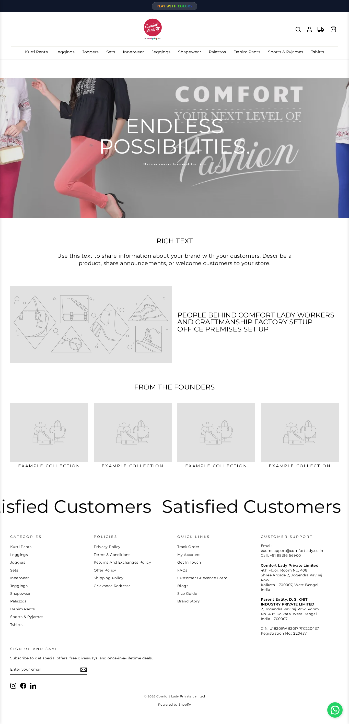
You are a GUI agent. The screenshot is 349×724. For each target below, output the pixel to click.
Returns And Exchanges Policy (122, 562)
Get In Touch (189, 562)
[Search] (298, 29)
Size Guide (187, 593)
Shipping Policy (108, 578)
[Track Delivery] (321, 29)
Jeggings (161, 52)
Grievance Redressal (113, 586)
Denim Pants (247, 52)
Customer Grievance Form (202, 578)
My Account (188, 555)
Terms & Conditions (112, 555)
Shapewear (189, 52)
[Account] (309, 29)
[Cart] (333, 29)
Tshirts (317, 52)
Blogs (182, 586)
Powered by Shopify (174, 704)
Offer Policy (105, 570)
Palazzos (217, 52)
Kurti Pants (36, 52)
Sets (110, 52)
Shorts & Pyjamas (285, 52)
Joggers (90, 52)
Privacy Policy (107, 547)
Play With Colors (174, 6)
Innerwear (133, 52)
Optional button (174, 174)
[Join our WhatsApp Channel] (335, 710)
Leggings (65, 52)
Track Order (188, 547)
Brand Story (188, 601)
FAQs (182, 570)
